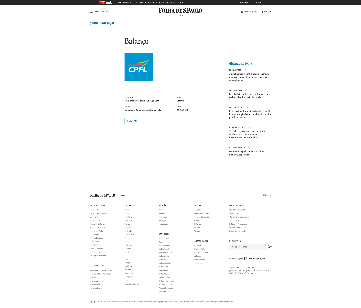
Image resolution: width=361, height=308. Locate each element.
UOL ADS (181, 2)
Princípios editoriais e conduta (241, 227)
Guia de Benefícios (201, 217)
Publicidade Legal (102, 23)
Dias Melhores (165, 245)
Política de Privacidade (99, 213)
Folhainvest (235, 70)
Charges (162, 220)
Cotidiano (128, 217)
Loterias (197, 224)
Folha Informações (201, 213)
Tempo (197, 231)
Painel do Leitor (96, 288)
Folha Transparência (167, 281)
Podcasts (128, 245)
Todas (161, 242)
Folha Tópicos (164, 277)
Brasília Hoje (164, 238)
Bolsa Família (235, 90)
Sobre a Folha (95, 209)
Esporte (128, 227)
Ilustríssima (129, 234)
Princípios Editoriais (97, 224)
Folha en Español (166, 259)
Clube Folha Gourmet (98, 238)
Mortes (197, 227)
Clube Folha (94, 234)
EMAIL (259, 2)
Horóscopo (198, 220)
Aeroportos (198, 209)
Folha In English (165, 263)
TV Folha (128, 280)
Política (127, 209)
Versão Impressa (166, 288)
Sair (256, 11)
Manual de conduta (97, 227)
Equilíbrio (128, 259)
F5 (125, 241)
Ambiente (128, 266)
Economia (128, 213)
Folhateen (129, 252)
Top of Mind (198, 263)
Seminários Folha (96, 231)
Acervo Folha (95, 220)
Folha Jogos (164, 256)
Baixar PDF (132, 121)
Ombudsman (95, 284)
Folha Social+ (164, 249)
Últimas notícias (165, 284)
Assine (105, 11)
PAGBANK (149, 2)
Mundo (127, 224)
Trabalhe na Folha (97, 248)
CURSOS (160, 2)
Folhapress (198, 256)
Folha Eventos (200, 259)
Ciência (127, 262)
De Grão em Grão (237, 147)
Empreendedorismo (132, 284)
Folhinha (128, 248)
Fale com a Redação (237, 209)
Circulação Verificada (98, 255)
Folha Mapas (164, 274)
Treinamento (95, 252)
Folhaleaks (163, 270)
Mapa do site (164, 291)
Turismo (128, 269)
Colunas (162, 213)
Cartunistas (164, 224)
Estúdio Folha (199, 249)
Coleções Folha (95, 245)
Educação (128, 220)
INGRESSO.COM (124, 2)
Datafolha (198, 245)
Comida (127, 238)
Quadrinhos (164, 217)
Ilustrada (128, 231)
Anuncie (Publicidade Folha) (101, 270)
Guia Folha (129, 273)
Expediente (94, 217)
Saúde (127, 255)
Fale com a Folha (96, 281)
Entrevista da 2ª (236, 107)
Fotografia (129, 276)
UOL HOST (138, 2)
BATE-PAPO (245, 2)
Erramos (93, 277)
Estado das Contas (237, 127)
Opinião (162, 209)
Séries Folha (94, 241)
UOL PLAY (170, 2)
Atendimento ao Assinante (100, 274)
